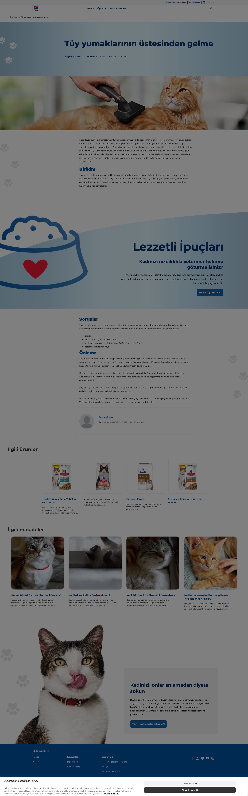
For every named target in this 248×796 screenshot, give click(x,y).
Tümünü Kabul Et (190, 790)
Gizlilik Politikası (111, 793)
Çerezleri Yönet (190, 783)
